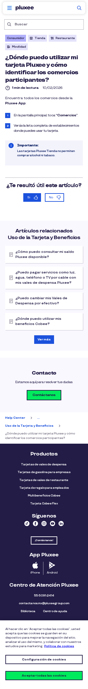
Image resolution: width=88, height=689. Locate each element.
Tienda (40, 38)
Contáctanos (43, 395)
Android (52, 572)
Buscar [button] (79, 8)
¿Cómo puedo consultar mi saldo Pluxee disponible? (44, 254)
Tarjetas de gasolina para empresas (44, 472)
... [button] (38, 418)
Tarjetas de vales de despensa (44, 464)
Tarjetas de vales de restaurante (44, 480)
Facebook (35, 523)
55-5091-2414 (44, 595)
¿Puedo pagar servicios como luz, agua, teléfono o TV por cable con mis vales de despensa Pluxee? (45, 277)
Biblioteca (28, 611)
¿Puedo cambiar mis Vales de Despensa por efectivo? (41, 300)
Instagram (44, 523)
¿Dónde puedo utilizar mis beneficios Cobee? (38, 321)
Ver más (44, 339)
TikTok (26, 523)
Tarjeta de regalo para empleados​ (44, 488)
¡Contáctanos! (44, 540)
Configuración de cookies (44, 659)
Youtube (52, 523)
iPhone (35, 572)
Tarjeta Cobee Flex (44, 503)
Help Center (15, 418)
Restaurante (65, 38)
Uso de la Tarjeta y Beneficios (29, 426)
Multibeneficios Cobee (44, 495)
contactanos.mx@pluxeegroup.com (44, 603)
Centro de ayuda (55, 611)
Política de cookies (59, 646)
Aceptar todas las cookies (44, 675)
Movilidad (19, 47)
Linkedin (61, 523)
